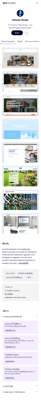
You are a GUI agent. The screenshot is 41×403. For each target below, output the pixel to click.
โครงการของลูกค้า (7, 41)
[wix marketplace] (9, 3)
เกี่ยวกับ (19, 41)
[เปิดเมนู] (37, 3)
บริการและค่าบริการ (32, 41)
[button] (20, 58)
